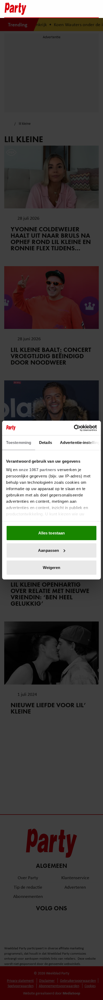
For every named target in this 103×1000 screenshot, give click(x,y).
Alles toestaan (51, 533)
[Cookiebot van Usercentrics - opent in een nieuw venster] (74, 427)
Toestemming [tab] (18, 442)
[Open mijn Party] (79, 8)
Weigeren (51, 567)
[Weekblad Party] (28, 8)
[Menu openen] (61, 9)
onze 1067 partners (37, 469)
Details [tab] (45, 442)
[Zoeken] (94, 9)
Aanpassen (48, 550)
